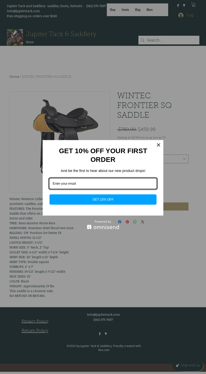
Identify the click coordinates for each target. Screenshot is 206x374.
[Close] (158, 145)
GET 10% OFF (103, 199)
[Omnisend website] (103, 225)
